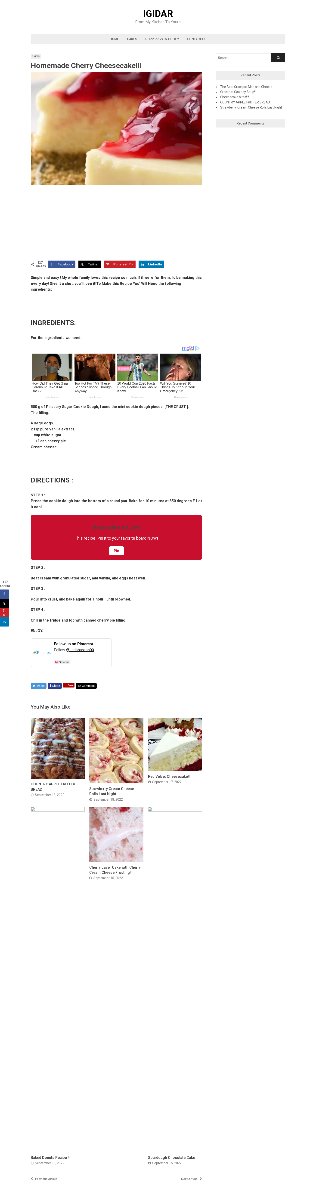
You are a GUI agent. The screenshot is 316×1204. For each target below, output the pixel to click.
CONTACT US (196, 39)
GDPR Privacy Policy (162, 39)
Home (114, 39)
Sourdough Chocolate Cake (171, 1157)
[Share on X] (4, 603)
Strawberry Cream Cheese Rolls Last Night (251, 107)
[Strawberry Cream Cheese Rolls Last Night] (116, 782)
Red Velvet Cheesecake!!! (169, 776)
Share (56, 686)
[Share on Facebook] (4, 594)
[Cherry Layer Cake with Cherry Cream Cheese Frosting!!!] (116, 861)
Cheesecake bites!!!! (234, 97)
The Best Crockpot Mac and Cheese (246, 87)
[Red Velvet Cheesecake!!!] (175, 770)
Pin (116, 551)
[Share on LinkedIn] (4, 622)
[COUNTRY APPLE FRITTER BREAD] (58, 777)
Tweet (41, 686)
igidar (158, 14)
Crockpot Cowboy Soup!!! (238, 92)
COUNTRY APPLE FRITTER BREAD (245, 102)
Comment (88, 686)
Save (71, 685)
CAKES (132, 39)
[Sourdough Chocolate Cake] (175, 810)
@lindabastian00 (80, 650)
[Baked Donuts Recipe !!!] (58, 810)
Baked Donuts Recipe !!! (51, 1157)
